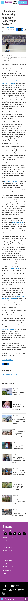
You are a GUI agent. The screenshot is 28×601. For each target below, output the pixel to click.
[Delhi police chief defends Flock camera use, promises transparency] (7, 391)
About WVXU (6, 544)
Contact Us (5, 557)
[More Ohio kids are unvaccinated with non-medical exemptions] (7, 445)
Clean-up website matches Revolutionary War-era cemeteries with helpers (19, 500)
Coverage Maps (7, 570)
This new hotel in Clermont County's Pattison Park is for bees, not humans (19, 486)
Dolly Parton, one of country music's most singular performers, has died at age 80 (19, 406)
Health (14, 442)
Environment (15, 482)
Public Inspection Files (8, 566)
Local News (15, 388)
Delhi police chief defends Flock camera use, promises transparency (18, 393)
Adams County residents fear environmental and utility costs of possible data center (19, 420)
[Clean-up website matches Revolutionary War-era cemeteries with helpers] (7, 498)
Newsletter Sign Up (7, 550)
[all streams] (26, 599)
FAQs (4, 573)
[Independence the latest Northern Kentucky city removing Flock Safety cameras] (7, 471)
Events (4, 553)
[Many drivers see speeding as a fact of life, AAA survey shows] (7, 512)
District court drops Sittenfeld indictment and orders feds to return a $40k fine (19, 459)
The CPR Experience (8, 540)
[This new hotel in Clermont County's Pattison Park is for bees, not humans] (7, 485)
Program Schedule (7, 547)
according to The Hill (8, 329)
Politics (14, 429)
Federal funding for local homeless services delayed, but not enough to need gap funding (19, 434)
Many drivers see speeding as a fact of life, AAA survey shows (19, 513)
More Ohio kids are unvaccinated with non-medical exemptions (18, 446)
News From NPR (7, 359)
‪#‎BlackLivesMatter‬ (18, 222)
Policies (5, 563)
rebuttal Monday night (11, 181)
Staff (4, 576)
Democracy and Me (7, 560)
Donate (23, 2)
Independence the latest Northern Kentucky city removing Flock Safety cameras (18, 473)
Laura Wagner (10, 27)
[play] (2, 599)
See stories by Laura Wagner (10, 374)
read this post (14, 268)
